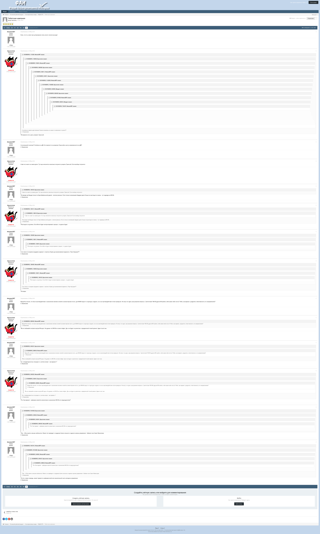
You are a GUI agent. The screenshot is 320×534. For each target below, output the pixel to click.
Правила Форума (23, 11)
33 (20, 27)
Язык (156, 528)
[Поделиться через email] (12, 519)
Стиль (162, 528)
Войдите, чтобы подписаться (298, 18)
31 (14, 27)
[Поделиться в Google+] (9, 519)
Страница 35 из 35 (33, 27)
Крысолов (40, 59)
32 (17, 27)
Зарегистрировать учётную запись (81, 504)
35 (26, 27)
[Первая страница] (4, 28)
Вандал (58, 89)
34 (23, 27)
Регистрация (313, 2)
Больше (314, 14)
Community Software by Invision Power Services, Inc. (160, 531)
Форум (5, 11)
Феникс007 (37, 54)
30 (11, 27)
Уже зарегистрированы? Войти (298, 2)
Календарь (12, 11)
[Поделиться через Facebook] (4, 519)
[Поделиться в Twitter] (6, 519)
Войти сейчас (239, 504)
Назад (8, 27)
